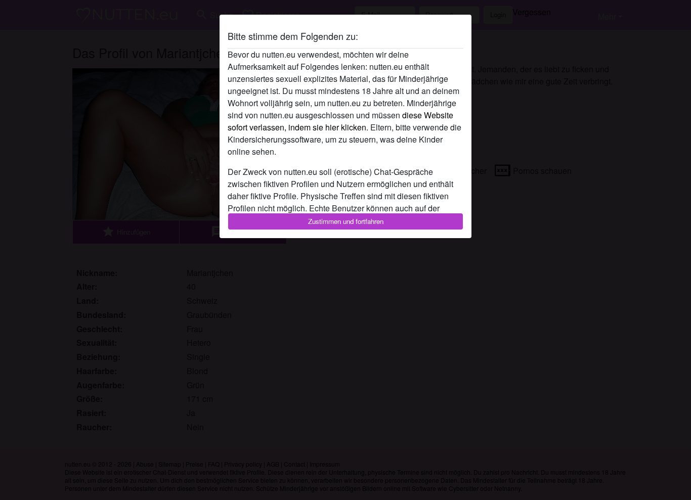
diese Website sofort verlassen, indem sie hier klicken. (340, 121)
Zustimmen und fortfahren (345, 221)
